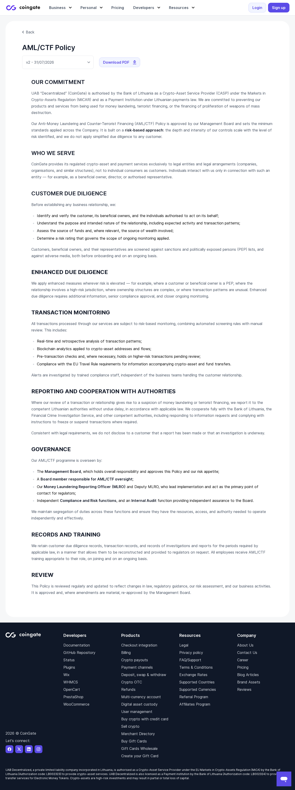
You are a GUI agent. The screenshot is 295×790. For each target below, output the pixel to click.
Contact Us (247, 652)
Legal (183, 645)
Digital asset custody (139, 704)
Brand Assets (248, 682)
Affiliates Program (194, 704)
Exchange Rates (193, 674)
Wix (66, 674)
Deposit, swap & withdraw (143, 674)
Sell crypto (130, 726)
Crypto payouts (134, 660)
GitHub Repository (79, 652)
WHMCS (70, 682)
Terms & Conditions (196, 667)
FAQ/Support (190, 660)
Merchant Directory (138, 733)
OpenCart (71, 689)
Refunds (128, 689)
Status (69, 660)
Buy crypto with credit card (144, 719)
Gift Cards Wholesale (139, 748)
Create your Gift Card (140, 756)
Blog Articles (248, 674)
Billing (126, 652)
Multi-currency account (141, 697)
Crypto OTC (131, 682)
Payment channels (137, 667)
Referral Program (193, 697)
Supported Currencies (197, 689)
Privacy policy (191, 652)
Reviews (244, 689)
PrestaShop (73, 697)
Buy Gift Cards (134, 741)
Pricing (242, 667)
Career (242, 660)
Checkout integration (139, 645)
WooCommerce (76, 704)
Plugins (69, 667)
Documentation (76, 645)
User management (136, 711)
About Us (245, 645)
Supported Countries (197, 682)
